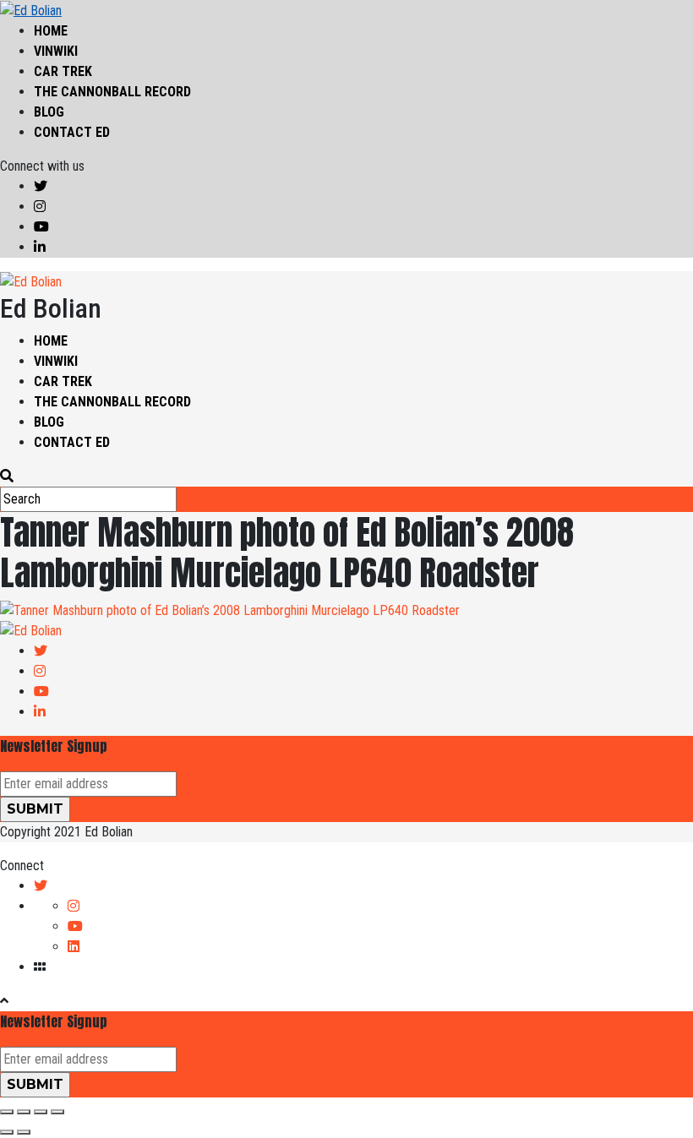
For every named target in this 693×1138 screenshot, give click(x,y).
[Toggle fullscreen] (40, 1111)
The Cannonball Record (112, 92)
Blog (49, 112)
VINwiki (56, 51)
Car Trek (63, 71)
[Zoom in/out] (57, 1111)
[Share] (23, 1111)
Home (51, 31)
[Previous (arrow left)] (7, 1132)
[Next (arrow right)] (23, 1132)
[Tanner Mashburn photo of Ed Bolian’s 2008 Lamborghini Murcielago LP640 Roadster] (230, 610)
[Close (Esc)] (7, 1111)
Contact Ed (72, 132)
